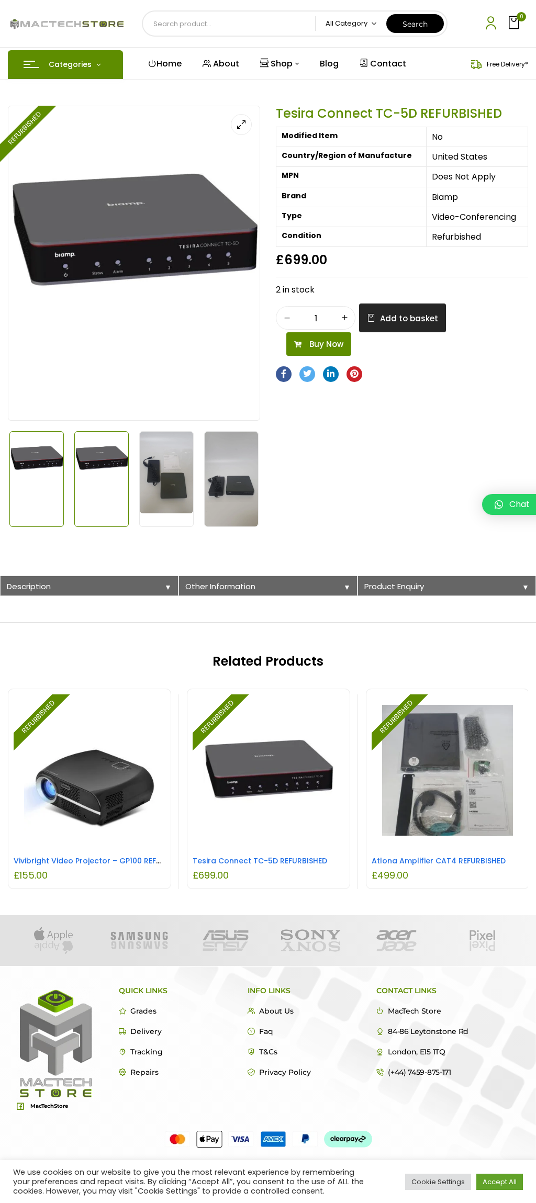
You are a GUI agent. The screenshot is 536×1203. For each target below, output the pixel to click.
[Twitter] (307, 374)
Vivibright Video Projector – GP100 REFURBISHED (102, 861)
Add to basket (409, 318)
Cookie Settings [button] (438, 1182)
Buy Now (326, 344)
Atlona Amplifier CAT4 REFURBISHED (439, 861)
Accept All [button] (500, 1182)
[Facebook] (284, 374)
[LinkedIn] (331, 374)
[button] (515, 23)
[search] (415, 23)
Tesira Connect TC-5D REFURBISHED (260, 861)
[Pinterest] (354, 374)
